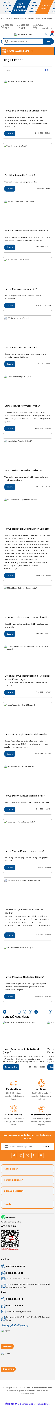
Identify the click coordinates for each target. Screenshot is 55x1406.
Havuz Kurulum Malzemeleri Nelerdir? (26, 230)
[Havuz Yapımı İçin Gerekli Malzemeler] (27, 717)
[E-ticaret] (27, 1404)
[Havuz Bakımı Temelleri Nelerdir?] (27, 454)
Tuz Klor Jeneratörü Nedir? (19, 175)
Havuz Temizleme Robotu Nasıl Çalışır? (21, 1051)
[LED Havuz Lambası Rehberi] (27, 331)
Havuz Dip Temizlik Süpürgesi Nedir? (25, 110)
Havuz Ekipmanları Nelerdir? (20, 289)
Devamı (10, 133)
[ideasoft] (11, 1404)
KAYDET (47, 1146)
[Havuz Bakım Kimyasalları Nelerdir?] (27, 779)
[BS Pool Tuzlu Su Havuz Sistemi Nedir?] (27, 600)
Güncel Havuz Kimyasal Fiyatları (22, 406)
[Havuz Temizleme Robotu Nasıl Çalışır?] (24, 1033)
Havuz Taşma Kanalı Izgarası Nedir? (24, 851)
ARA (48, 41)
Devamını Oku (11, 1067)
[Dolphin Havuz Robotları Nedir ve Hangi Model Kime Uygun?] (27, 659)
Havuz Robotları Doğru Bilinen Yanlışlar (26, 528)
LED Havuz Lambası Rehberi (20, 347)
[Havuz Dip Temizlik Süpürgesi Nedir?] (27, 94)
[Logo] (23, 34)
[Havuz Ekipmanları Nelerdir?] (27, 272)
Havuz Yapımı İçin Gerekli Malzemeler (25, 734)
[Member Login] (46, 34)
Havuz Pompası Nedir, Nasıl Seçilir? (24, 977)
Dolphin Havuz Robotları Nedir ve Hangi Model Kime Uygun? (27, 677)
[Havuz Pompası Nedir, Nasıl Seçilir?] (27, 960)
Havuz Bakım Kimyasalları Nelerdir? (24, 795)
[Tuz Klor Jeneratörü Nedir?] (27, 158)
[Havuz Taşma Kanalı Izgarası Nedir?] (27, 834)
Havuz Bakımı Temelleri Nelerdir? (23, 470)
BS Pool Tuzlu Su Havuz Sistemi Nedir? (26, 617)
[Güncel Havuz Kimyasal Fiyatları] (27, 389)
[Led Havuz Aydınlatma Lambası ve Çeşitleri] (27, 893)
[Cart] (52, 34)
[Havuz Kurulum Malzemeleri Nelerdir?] (27, 214)
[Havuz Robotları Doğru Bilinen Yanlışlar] (27, 512)
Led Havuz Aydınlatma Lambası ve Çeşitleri (23, 911)
